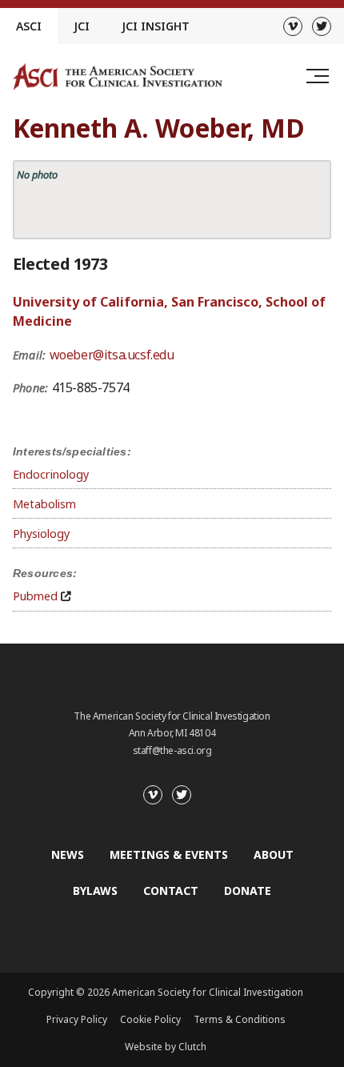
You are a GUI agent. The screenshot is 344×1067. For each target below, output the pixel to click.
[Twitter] (321, 26)
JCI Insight (156, 26)
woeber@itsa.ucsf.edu (112, 354)
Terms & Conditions (240, 1019)
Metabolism (44, 503)
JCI (82, 26)
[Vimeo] (292, 26)
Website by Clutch (165, 1046)
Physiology (41, 533)
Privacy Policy (76, 1019)
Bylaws (95, 890)
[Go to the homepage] (117, 76)
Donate (247, 890)
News (67, 854)
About (274, 854)
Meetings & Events (169, 854)
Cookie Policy (150, 1019)
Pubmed (35, 596)
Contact (170, 890)
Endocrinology (51, 474)
